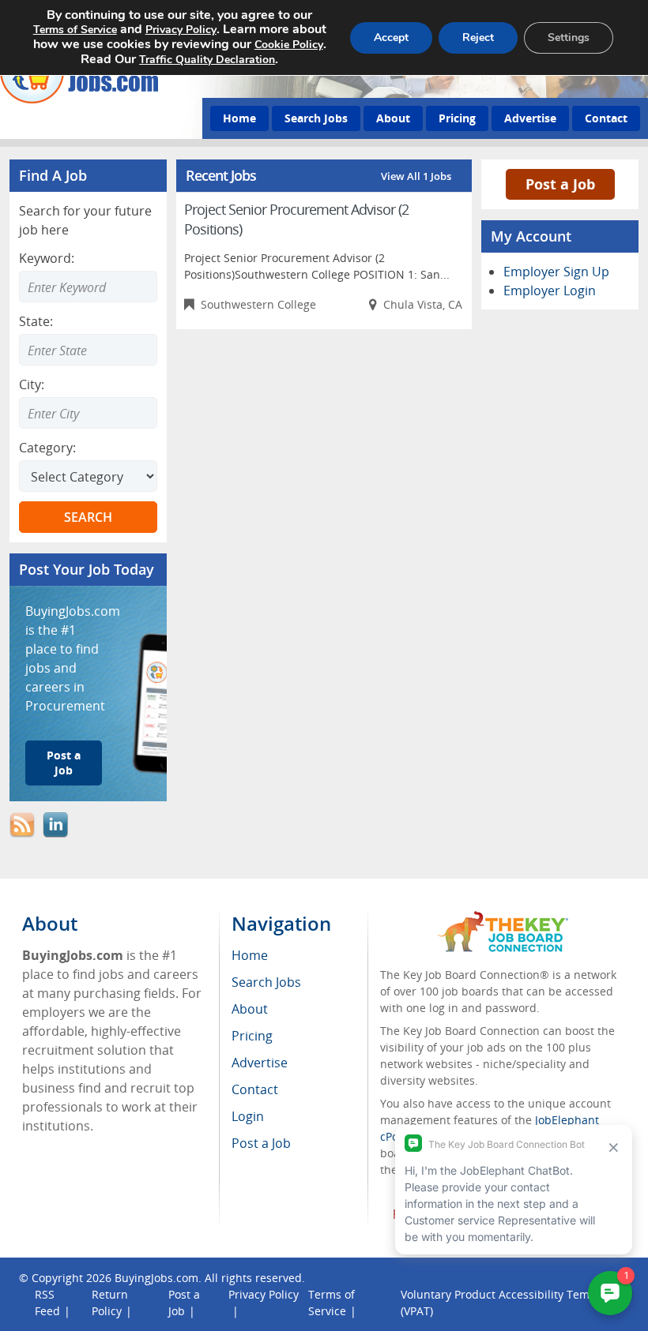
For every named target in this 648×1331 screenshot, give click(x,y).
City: (31, 384)
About (393, 118)
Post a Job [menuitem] (261, 1143)
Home (239, 118)
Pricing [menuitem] (252, 1035)
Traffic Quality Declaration (207, 59)
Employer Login (549, 290)
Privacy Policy (263, 1294)
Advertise (530, 118)
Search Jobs (316, 118)
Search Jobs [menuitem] (266, 982)
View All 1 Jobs (416, 176)
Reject (478, 37)
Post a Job (64, 762)
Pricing (457, 118)
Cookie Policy (288, 44)
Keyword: (46, 258)
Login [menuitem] (248, 1116)
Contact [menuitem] (255, 1089)
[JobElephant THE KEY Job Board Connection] (503, 918)
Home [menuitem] (250, 955)
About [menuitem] (250, 1009)
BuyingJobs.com (156, 1277)
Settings (569, 37)
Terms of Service (75, 29)
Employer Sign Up (556, 271)
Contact (606, 118)
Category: (47, 447)
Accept (391, 37)
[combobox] (88, 350)
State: (36, 321)
